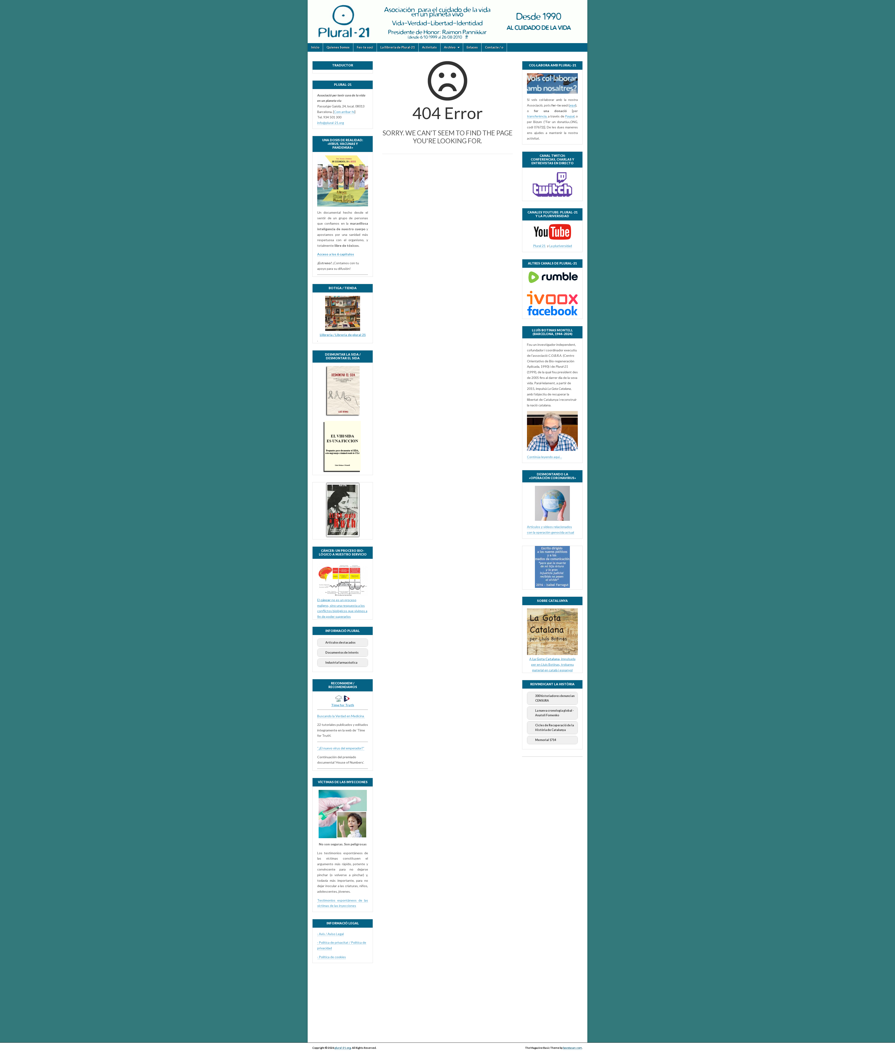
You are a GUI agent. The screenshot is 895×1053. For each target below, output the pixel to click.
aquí (572, 105)
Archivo (449, 47)
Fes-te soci (365, 47)
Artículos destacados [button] (340, 642)
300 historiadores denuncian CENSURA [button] (555, 698)
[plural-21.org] (447, 21)
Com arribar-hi (344, 112)
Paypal (570, 116)
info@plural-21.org (330, 123)
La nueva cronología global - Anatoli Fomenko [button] (554, 713)
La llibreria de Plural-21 (397, 47)
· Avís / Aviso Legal (330, 934)
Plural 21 (539, 246)
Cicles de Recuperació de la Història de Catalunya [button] (554, 728)
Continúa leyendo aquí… (544, 457)
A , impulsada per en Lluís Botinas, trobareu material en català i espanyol (552, 664)
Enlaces (472, 47)
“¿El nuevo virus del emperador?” (340, 748)
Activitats (429, 47)
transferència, (537, 116)
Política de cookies (332, 957)
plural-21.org (343, 1048)
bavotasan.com (572, 1048)
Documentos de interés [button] (341, 652)
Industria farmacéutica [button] (341, 662)
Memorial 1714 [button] (545, 740)
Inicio (315, 47)
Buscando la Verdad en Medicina (341, 716)
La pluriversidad (560, 246)
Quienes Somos (338, 47)
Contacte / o (494, 47)
